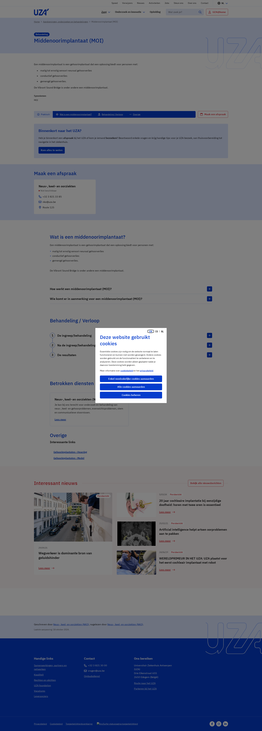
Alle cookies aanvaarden (131, 386)
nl (162, 331)
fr (156, 331)
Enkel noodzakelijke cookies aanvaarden (131, 378)
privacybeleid (146, 370)
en (150, 331)
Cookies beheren (131, 394)
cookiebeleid (126, 370)
